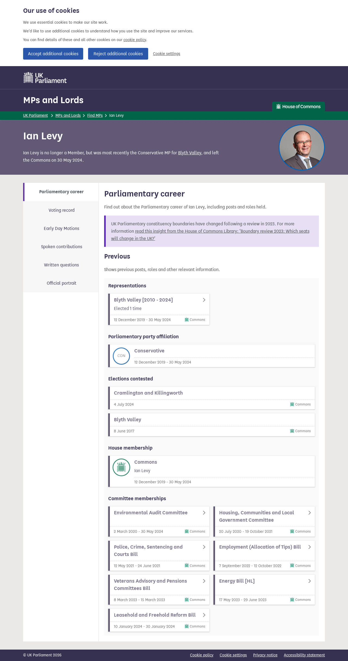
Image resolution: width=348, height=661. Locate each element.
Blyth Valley (189, 152)
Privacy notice (265, 655)
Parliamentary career (61, 192)
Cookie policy (201, 655)
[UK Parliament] (45, 78)
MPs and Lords (53, 100)
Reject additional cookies (118, 53)
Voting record (61, 210)
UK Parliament (35, 115)
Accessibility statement (304, 655)
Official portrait (61, 283)
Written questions (61, 265)
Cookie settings (166, 53)
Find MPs (95, 115)
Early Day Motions (61, 228)
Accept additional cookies (53, 53)
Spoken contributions (61, 246)
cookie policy (134, 40)
